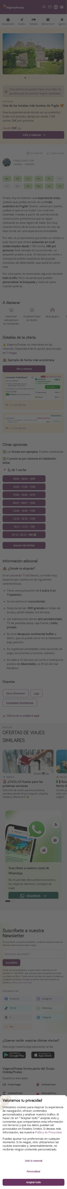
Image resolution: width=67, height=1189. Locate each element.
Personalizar (33, 1171)
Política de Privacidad (48, 1132)
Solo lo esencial (33, 1160)
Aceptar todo (33, 1182)
